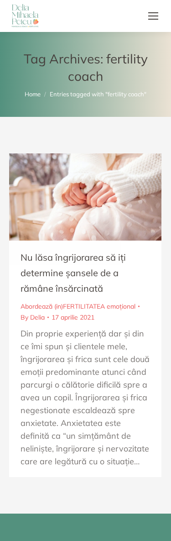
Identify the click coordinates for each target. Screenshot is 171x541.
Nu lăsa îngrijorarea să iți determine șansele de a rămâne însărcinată (73, 273)
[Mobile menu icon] (153, 16)
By (33, 317)
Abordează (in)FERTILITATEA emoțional (78, 306)
